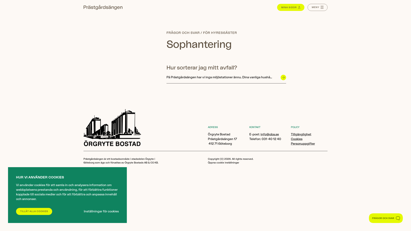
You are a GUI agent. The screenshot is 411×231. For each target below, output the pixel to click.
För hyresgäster (220, 32)
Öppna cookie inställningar (223, 163)
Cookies (296, 139)
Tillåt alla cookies (34, 211)
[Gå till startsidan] (102, 7)
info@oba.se (270, 134)
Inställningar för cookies (101, 211)
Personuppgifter (303, 143)
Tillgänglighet (301, 134)
